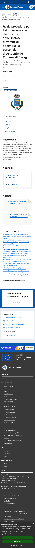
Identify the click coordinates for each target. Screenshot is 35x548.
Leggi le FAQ (7, 501)
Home (3, 14)
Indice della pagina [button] (10, 116)
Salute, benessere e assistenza (12, 440)
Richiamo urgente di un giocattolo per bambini (15, 234)
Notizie (6, 451)
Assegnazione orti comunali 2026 (12, 267)
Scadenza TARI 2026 (8, 257)
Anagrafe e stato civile (10, 410)
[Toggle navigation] (3, 7)
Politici (5, 396)
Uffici (5, 391)
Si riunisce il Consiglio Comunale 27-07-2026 (15, 240)
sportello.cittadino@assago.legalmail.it (15, 486)
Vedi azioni (14, 76)
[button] (17, 545)
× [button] (33, 523)
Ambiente (6, 438)
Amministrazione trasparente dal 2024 (14, 511)
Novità (9, 14)
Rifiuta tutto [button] (17, 541)
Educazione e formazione (11, 430)
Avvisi (15, 14)
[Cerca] (32, 7)
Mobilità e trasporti (9, 422)
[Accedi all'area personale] (28, 2)
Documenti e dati (8, 402)
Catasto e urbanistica (9, 420)
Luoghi (5, 463)
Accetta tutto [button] (17, 538)
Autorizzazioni (8, 443)
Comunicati (7, 454)
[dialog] (17, 535)
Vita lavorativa (8, 415)
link (2, 534)
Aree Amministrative (9, 389)
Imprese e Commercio (10, 417)
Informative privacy (9, 521)
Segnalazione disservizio (10, 498)
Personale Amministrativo (11, 399)
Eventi (5, 466)
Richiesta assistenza (9, 503)
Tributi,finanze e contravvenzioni (13, 435)
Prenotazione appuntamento (12, 496)
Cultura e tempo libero (10, 412)
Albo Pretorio (7, 516)
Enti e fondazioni (8, 394)
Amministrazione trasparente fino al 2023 (15, 514)
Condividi (6, 76)
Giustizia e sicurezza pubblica (12, 433)
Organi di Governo (9, 386)
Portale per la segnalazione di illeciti (14, 519)
